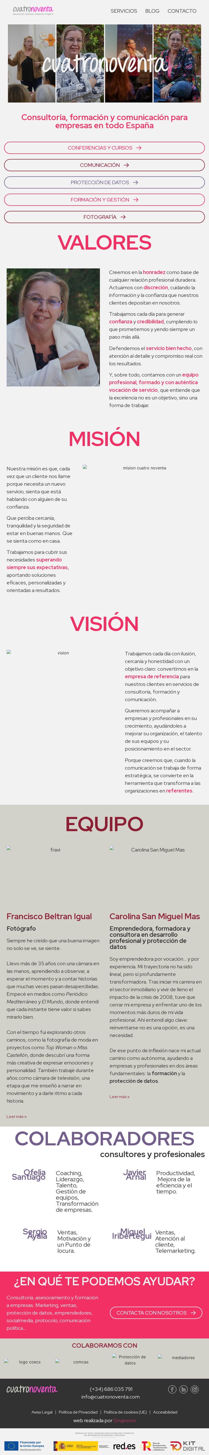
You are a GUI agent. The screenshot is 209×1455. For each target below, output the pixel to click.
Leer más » (17, 1116)
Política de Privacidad (78, 1412)
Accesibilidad (165, 1412)
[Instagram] (195, 1389)
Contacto (182, 11)
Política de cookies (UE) (125, 1412)
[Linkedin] (183, 1389)
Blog (152, 11)
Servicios (124, 11)
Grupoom (124, 1420)
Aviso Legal (42, 1412)
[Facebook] (172, 1389)
